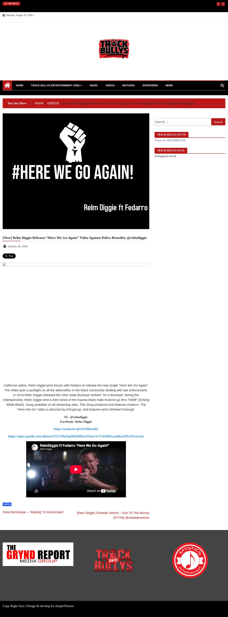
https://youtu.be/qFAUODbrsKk (76, 429)
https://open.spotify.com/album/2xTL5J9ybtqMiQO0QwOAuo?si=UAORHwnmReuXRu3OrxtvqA (76, 436)
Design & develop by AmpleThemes (50, 606)
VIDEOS (110, 85)
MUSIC (94, 85)
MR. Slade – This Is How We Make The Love (52, 3)
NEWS (169, 85)
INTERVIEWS (150, 85)
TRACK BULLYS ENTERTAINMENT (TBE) (55, 85)
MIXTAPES (128, 85)
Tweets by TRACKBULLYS (170, 140)
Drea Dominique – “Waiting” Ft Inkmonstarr (33, 512)
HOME (19, 85)
